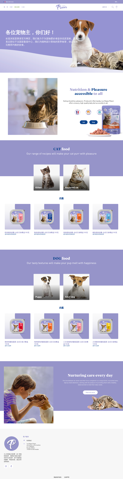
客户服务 (26, 437)
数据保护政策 (57, 477)
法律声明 (66, 477)
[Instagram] (6, 466)
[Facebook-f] (11, 466)
